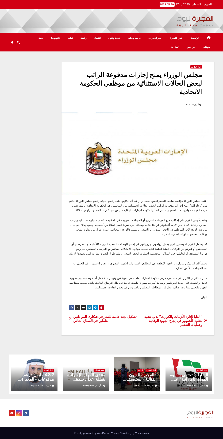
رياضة (83, 37)
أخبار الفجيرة (176, 37)
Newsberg (125, 433)
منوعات (206, 47)
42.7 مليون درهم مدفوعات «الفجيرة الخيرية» (37, 379)
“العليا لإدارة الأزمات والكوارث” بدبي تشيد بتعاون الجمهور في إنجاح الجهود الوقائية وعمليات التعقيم (173, 321)
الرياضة (140, 370)
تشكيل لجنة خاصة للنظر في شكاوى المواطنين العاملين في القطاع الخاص (105, 319)
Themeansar (142, 433)
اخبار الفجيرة (151, 370)
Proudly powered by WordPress (92, 433)
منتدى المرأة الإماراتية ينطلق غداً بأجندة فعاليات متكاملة (86, 379)
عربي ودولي (134, 37)
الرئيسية (195, 37)
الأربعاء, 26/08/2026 (143, 385)
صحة (41, 37)
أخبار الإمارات (155, 37)
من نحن (191, 47)
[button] (18, 42)
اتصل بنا (175, 47)
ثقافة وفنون (114, 37)
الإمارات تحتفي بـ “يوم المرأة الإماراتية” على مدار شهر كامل (189, 379)
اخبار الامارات (196, 67)
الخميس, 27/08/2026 (194, 385)
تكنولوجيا (55, 37)
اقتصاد (97, 37)
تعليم (70, 37)
